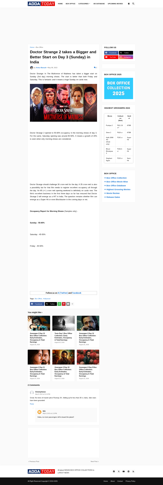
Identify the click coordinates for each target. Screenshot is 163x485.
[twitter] (119, 471)
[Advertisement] (81, 25)
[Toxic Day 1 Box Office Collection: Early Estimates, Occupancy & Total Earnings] (63, 323)
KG (44, 411)
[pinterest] (128, 471)
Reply (32, 404)
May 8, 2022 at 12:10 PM (42, 394)
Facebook (76, 293)
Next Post (94, 461)
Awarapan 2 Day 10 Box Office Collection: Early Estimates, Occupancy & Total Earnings (63, 371)
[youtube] (124, 471)
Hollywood (46, 299)
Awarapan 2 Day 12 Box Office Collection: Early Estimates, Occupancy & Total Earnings (87, 337)
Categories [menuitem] (83, 4)
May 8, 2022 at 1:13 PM (50, 413)
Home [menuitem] (60, 4)
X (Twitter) (63, 293)
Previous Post (34, 461)
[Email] (68, 304)
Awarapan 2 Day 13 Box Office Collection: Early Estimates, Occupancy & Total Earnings (38, 337)
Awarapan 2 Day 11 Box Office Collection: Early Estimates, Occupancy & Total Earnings (38, 371)
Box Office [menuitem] (70, 4)
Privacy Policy (130, 481)
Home (32, 47)
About (113, 481)
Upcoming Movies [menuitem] (115, 4)
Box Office (39, 47)
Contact (120, 481)
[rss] (133, 471)
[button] (129, 4)
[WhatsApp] (59, 304)
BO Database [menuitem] (99, 4)
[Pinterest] (64, 304)
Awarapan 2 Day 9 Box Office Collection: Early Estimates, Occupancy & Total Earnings (88, 371)
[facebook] (114, 471)
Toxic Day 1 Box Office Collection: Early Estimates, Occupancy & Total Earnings (63, 336)
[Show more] (72, 304)
